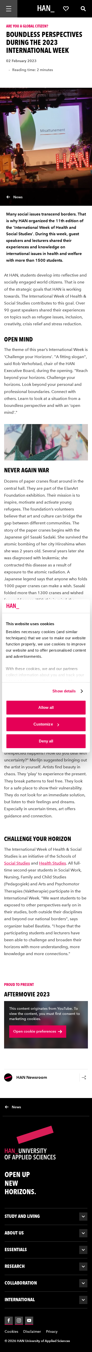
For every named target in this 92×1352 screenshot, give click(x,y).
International (20, 1299)
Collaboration (21, 1283)
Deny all (46, 741)
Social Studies (17, 862)
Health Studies (52, 862)
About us (14, 1233)
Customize (43, 724)
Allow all (46, 707)
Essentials (16, 1249)
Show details (64, 691)
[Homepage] (46, 8)
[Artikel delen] (84, 1077)
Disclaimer (32, 1331)
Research (15, 1266)
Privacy (51, 1331)
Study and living (22, 1216)
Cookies (11, 1331)
